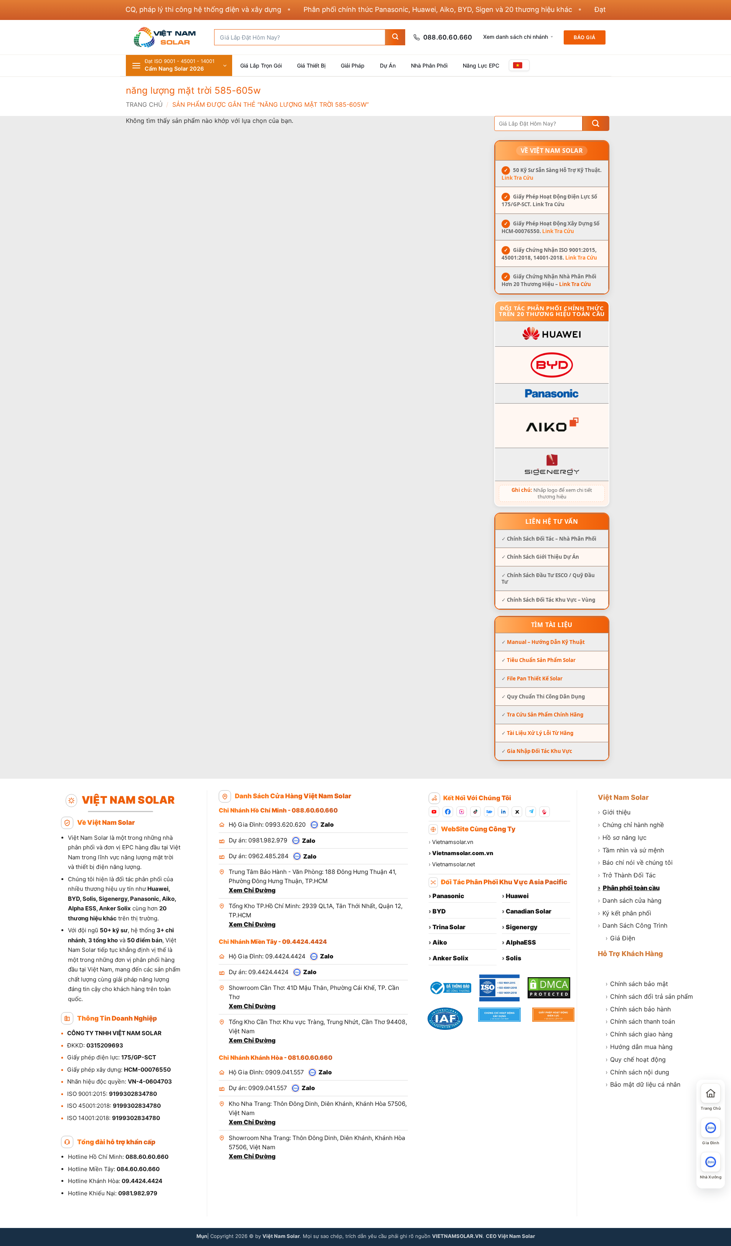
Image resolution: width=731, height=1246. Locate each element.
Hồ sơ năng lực (622, 837)
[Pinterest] (544, 811)
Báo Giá (585, 37)
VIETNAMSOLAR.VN (457, 1236)
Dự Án (388, 65)
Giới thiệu (614, 812)
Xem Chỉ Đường (252, 890)
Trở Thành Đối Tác (627, 875)
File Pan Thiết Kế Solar (535, 678)
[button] (179, 65)
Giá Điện (620, 938)
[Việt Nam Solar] (164, 37)
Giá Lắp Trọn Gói (261, 65)
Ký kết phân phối (624, 913)
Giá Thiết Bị (311, 65)
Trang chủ (144, 104)
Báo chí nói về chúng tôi (635, 862)
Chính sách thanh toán (640, 1021)
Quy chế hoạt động (636, 1059)
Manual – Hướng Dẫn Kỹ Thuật (546, 642)
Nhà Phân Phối (429, 65)
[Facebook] (447, 811)
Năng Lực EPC (481, 65)
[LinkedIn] (503, 811)
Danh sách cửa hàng (630, 900)
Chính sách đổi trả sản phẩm (649, 996)
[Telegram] (530, 811)
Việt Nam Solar (623, 797)
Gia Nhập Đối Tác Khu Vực (539, 751)
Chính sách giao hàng (639, 1034)
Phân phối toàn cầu (629, 888)
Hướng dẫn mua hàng (639, 1047)
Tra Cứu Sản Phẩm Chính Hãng (545, 715)
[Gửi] (395, 37)
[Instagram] (461, 811)
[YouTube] (434, 811)
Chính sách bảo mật (637, 984)
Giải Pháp (353, 65)
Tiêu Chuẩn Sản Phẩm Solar (541, 660)
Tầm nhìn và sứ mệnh (631, 850)
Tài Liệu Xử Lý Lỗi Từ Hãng (540, 733)
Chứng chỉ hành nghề (631, 825)
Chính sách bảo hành (638, 1009)
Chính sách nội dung (637, 1072)
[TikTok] (475, 811)
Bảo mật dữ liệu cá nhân (643, 1084)
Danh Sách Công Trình (632, 925)
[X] (517, 811)
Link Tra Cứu (517, 177)
